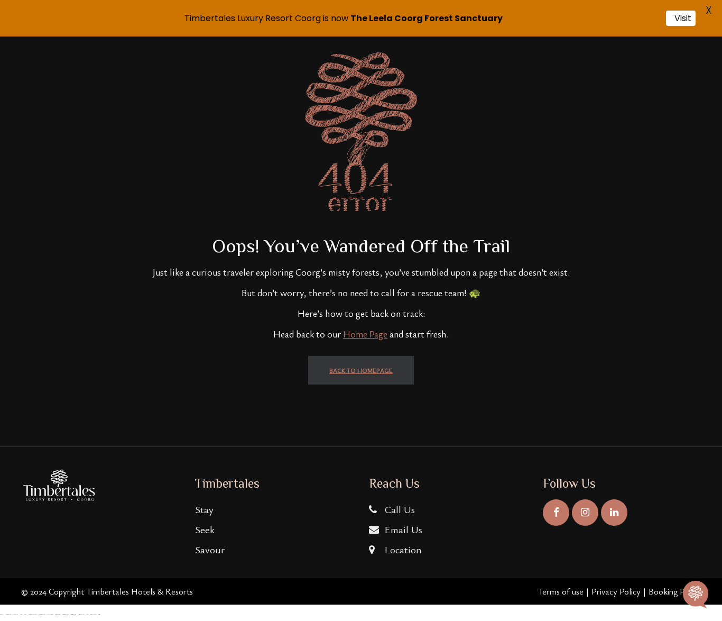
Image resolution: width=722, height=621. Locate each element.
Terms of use (561, 591)
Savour (210, 549)
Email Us (402, 529)
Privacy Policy (616, 591)
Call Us (398, 509)
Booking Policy (675, 591)
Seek (205, 529)
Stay (204, 509)
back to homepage (361, 370)
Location (402, 549)
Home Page (365, 333)
